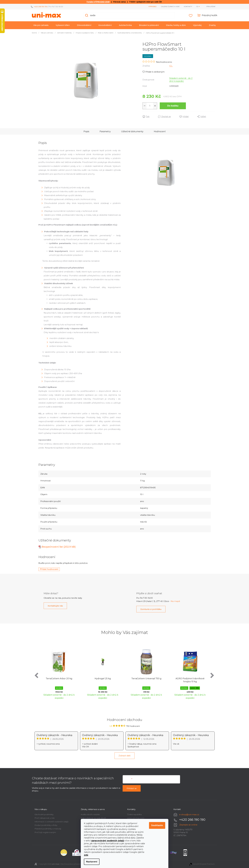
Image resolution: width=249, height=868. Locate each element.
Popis (86, 131)
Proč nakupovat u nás (45, 818)
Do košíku (172, 105)
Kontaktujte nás (55, 606)
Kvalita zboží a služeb (90, 814)
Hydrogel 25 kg (103, 678)
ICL (171, 66)
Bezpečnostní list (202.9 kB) (59, 546)
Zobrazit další (124, 755)
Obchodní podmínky (44, 814)
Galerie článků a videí (170, 6)
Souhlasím (157, 825)
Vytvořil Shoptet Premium (204, 864)
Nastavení (91, 861)
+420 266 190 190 (41, 6)
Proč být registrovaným (45, 832)
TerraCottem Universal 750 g (146, 678)
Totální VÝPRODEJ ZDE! (98, 2)
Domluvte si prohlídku (150, 609)
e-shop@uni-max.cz (189, 814)
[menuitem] (41, 25)
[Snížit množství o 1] (145, 106)
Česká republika (134, 814)
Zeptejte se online (188, 824)
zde (86, 855)
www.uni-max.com (135, 818)
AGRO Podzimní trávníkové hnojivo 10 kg (190, 680)
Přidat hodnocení (49, 569)
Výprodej (152, 6)
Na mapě (175, 601)
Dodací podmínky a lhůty (46, 825)
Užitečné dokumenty (132, 131)
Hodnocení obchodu (124, 720)
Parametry (105, 131)
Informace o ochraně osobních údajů (51, 821)
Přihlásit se (132, 788)
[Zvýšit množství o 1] (155, 106)
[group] (59, 673)
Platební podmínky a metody (48, 829)
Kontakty (188, 6)
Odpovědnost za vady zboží (93, 818)
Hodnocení (160, 131)
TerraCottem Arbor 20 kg (59, 678)
